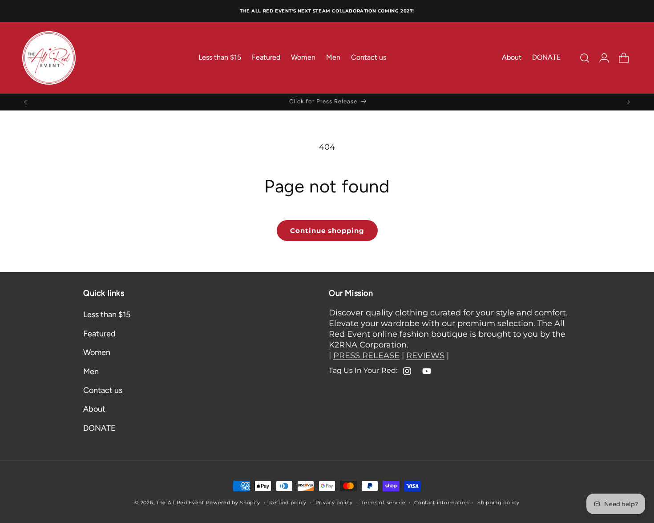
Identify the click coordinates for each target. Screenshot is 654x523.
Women (96, 353)
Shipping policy (498, 502)
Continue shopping (327, 230)
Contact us (102, 390)
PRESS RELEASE (366, 356)
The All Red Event (180, 502)
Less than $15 (106, 315)
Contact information (441, 502)
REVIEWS (425, 356)
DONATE (99, 428)
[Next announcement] (628, 102)
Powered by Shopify (233, 502)
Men (91, 371)
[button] (584, 58)
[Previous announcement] (25, 102)
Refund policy (288, 502)
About (94, 409)
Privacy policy (334, 502)
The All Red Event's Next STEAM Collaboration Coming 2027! (327, 11)
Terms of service (383, 502)
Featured (99, 334)
